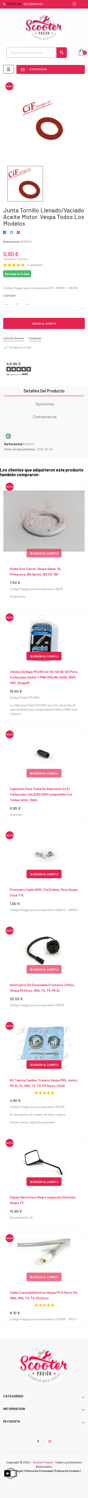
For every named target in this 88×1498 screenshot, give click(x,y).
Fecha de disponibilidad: (20, 449)
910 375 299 (14, 4)
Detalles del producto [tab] (44, 390)
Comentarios (45, 416)
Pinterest (18, 233)
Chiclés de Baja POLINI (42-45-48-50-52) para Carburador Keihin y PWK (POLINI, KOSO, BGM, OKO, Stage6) (43, 677)
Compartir (5, 233)
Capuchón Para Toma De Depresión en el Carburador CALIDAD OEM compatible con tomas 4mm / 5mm (41, 794)
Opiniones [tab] (44, 403)
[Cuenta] (74, 4)
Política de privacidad (38, 1471)
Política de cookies (67, 1471)
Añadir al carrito (44, 323)
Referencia (13, 444)
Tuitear (11, 233)
